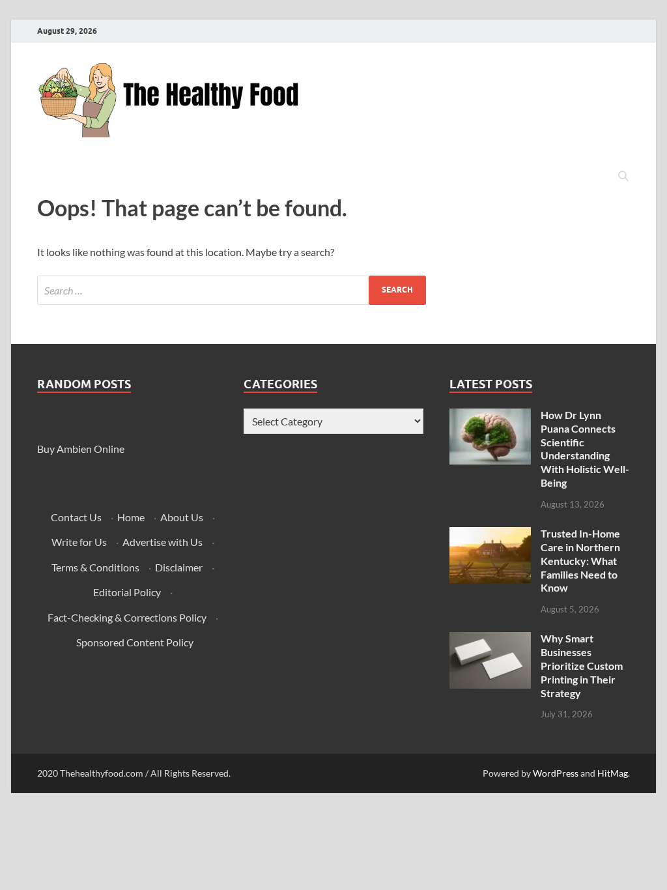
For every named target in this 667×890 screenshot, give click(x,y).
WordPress (555, 773)
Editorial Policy (127, 592)
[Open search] (623, 177)
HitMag (612, 773)
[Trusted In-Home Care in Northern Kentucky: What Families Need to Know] (490, 534)
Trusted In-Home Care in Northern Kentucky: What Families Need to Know (580, 560)
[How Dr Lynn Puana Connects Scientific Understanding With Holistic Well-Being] (490, 416)
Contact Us (76, 517)
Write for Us (79, 542)
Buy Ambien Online (80, 448)
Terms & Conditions (95, 567)
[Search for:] (231, 290)
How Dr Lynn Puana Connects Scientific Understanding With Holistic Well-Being (585, 449)
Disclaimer (179, 567)
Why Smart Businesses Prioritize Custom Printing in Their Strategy (582, 665)
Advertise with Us (162, 542)
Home (131, 517)
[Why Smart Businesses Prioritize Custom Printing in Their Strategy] (490, 639)
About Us (181, 517)
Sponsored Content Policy (134, 642)
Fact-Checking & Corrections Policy (127, 617)
